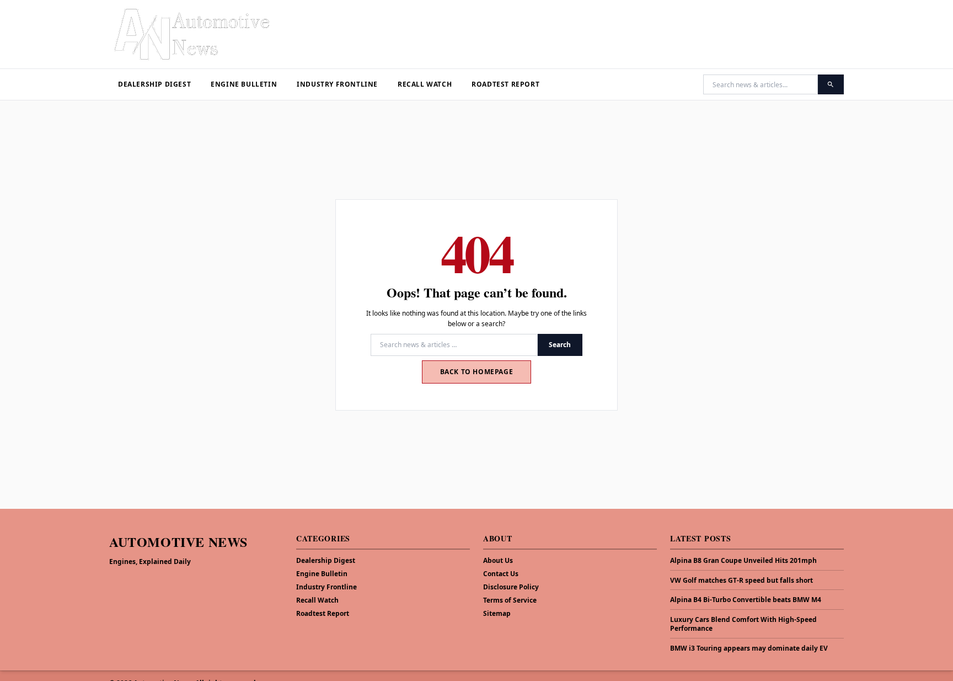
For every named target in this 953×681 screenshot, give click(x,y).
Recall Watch (425, 84)
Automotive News (178, 541)
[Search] (831, 84)
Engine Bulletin (244, 84)
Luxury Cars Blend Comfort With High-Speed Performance (743, 624)
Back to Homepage (476, 371)
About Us (498, 560)
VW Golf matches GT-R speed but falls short (741, 580)
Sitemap (497, 613)
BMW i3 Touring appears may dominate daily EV (749, 648)
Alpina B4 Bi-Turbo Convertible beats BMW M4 (745, 599)
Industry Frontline (337, 84)
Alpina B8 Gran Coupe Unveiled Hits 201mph (743, 560)
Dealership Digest (154, 84)
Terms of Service (510, 600)
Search (560, 344)
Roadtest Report (505, 84)
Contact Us (500, 573)
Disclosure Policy (511, 587)
